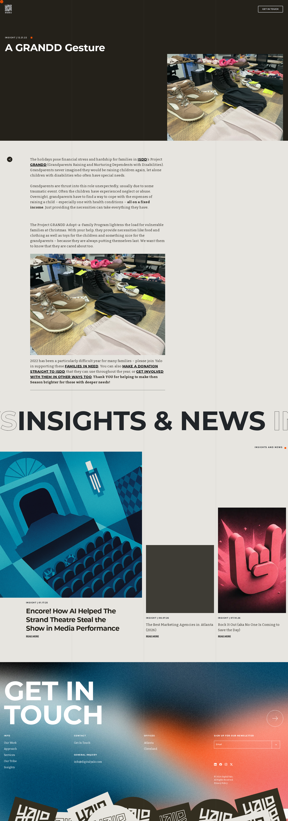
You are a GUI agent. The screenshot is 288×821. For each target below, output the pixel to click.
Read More (32, 636)
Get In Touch (270, 9)
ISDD (142, 159)
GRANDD (38, 165)
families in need (81, 366)
